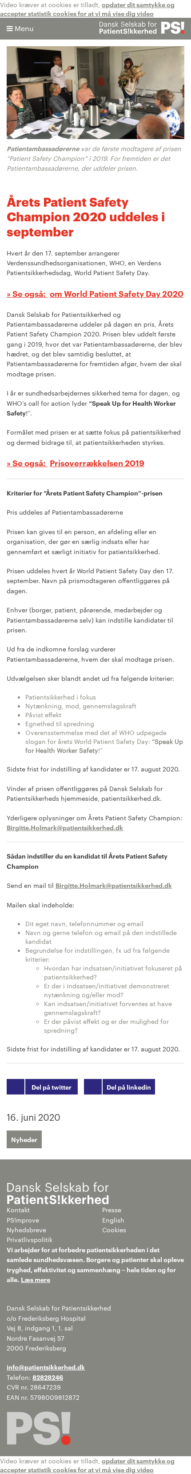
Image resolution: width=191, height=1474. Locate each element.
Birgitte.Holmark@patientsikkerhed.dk (65, 827)
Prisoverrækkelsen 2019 (97, 462)
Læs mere (35, 1279)
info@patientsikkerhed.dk (46, 1366)
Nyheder (24, 1139)
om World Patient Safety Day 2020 (116, 293)
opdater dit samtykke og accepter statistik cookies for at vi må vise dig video (87, 8)
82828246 (47, 1377)
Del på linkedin (129, 1087)
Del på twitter (52, 1087)
